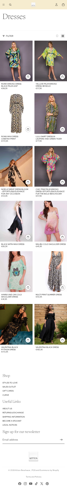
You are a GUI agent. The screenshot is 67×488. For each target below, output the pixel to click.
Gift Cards (8, 391)
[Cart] (63, 4)
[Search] (10, 4)
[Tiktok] (36, 484)
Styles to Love (9, 382)
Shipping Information (13, 416)
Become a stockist (11, 421)
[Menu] (3, 4)
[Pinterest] (47, 484)
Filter (9, 36)
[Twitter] (42, 484)
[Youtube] (31, 484)
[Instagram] (25, 484)
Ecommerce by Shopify (49, 470)
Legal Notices (9, 425)
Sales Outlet (9, 387)
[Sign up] (61, 439)
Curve (5, 395)
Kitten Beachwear (23, 470)
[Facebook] (20, 484)
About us (7, 408)
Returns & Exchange (13, 412)
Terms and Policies (33, 477)
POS (34, 470)
